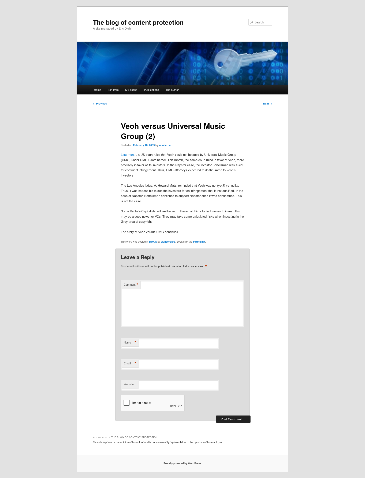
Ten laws (113, 90)
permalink (199, 241)
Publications (151, 90)
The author (172, 90)
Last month (128, 154)
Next (267, 103)
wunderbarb (166, 145)
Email (130, 363)
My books (131, 90)
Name (130, 342)
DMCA (153, 241)
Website (129, 384)
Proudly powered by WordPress (182, 463)
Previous (100, 103)
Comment (131, 284)
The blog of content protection (138, 22)
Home (97, 90)
